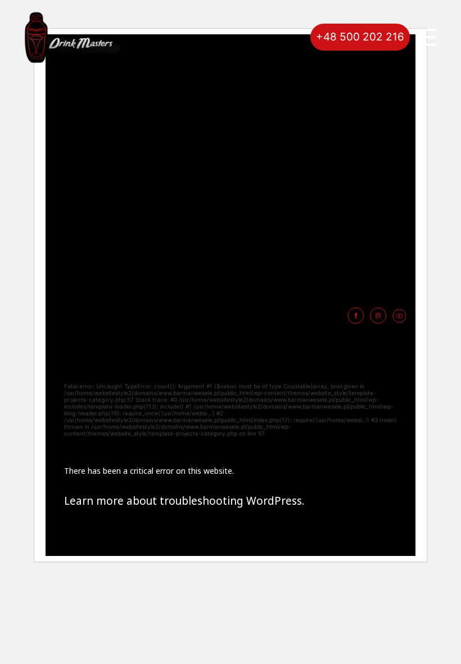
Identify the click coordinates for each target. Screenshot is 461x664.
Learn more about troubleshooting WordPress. (184, 500)
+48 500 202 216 (360, 36)
